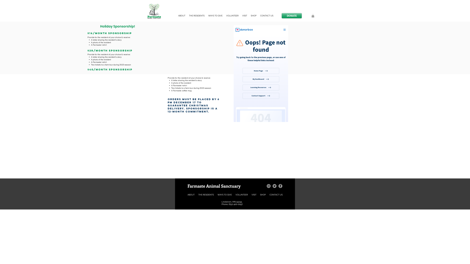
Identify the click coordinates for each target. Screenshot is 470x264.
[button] (196, 16)
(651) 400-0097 (236, 204)
